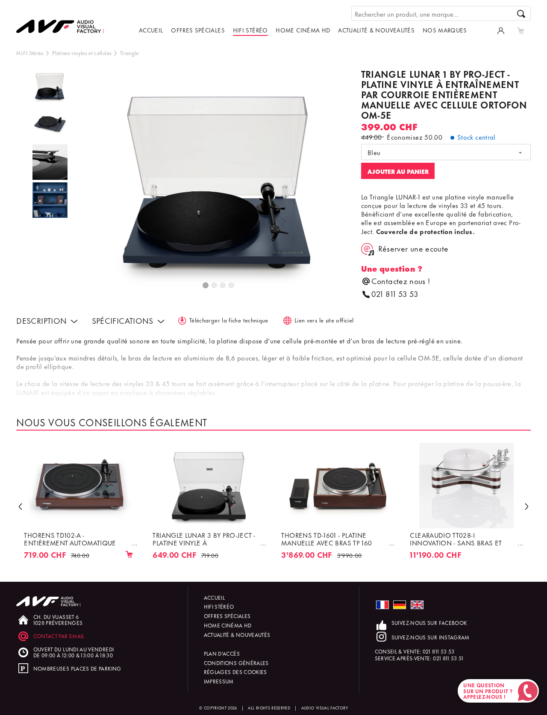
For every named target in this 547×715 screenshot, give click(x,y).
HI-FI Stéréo (30, 53)
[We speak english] (417, 605)
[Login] (501, 30)
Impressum (219, 681)
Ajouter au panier (398, 171)
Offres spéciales (198, 29)
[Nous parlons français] (382, 605)
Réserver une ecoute (413, 248)
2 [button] (214, 286)
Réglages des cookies (235, 672)
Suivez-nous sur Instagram (430, 637)
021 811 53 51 (448, 658)
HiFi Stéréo (250, 29)
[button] (20, 506)
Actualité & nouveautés (376, 29)
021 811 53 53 (394, 293)
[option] (49, 88)
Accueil (151, 29)
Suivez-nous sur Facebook (429, 622)
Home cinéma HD (303, 29)
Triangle (129, 53)
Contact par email (59, 636)
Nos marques (445, 29)
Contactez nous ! (400, 280)
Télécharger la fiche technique (228, 319)
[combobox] (446, 152)
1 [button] (206, 286)
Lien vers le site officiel (323, 319)
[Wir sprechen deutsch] (399, 605)
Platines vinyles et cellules (82, 53)
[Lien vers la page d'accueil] (63, 20)
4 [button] (231, 286)
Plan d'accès (222, 653)
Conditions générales (236, 663)
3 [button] (223, 286)
